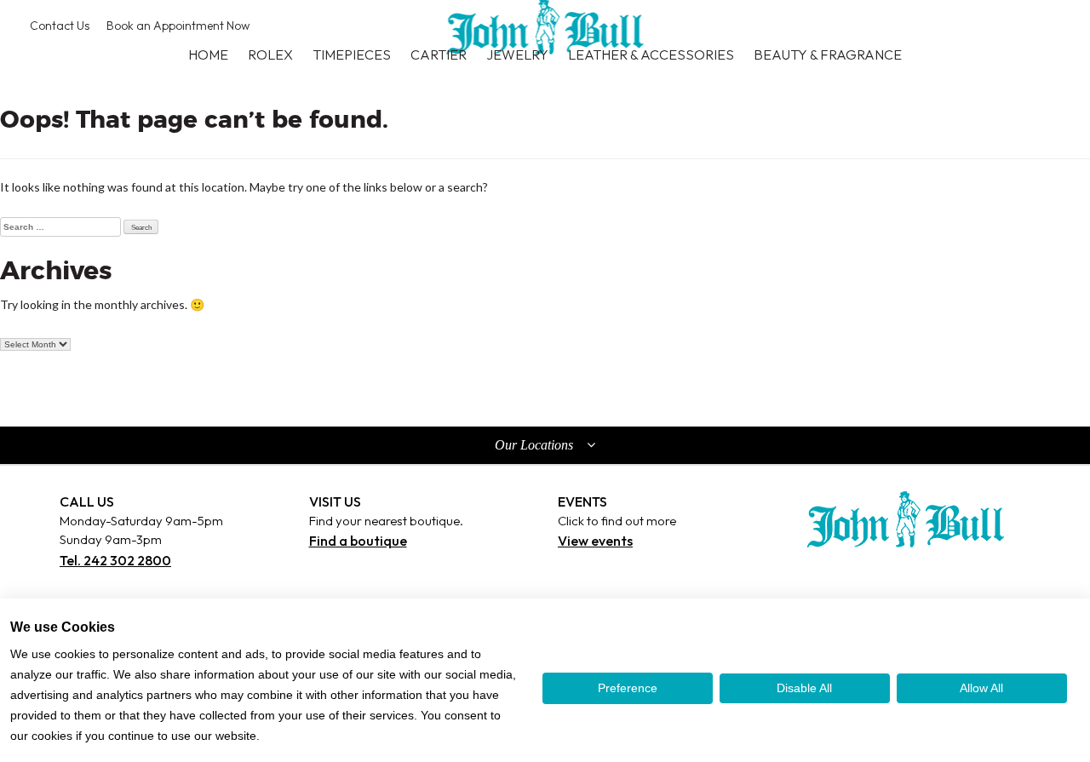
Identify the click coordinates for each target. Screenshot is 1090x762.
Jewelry (517, 54)
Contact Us (59, 25)
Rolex (270, 54)
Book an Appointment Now (178, 25)
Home (208, 54)
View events (595, 540)
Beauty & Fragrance (828, 54)
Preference (627, 688)
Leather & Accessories (651, 54)
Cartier (438, 54)
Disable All (804, 688)
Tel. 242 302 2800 (115, 560)
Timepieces (352, 54)
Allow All (981, 688)
